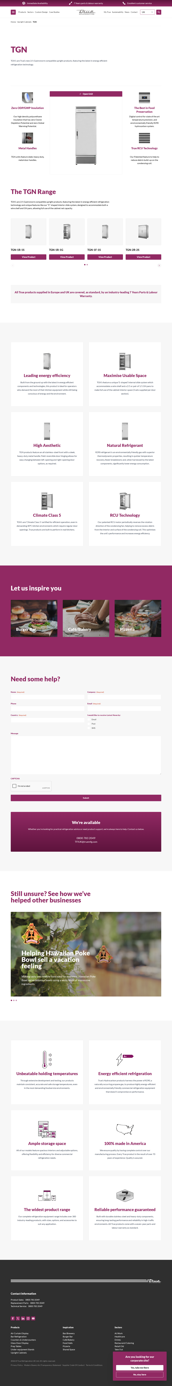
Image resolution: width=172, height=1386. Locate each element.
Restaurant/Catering (124, 1343)
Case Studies (54, 12)
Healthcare (120, 1336)
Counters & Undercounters (23, 1339)
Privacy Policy (17, 1365)
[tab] (84, 264)
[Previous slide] (13, 265)
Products (22, 12)
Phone (13, 703)
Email (94, 703)
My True (107, 12)
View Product (28, 257)
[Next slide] (159, 265)
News (127, 12)
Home (13, 22)
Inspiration (68, 1327)
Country (18, 715)
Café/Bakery (68, 1339)
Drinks (118, 1339)
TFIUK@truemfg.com (86, 841)
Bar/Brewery (69, 1333)
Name (17, 692)
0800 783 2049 (86, 838)
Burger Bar (68, 1336)
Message (14, 733)
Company (95, 692)
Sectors (30, 12)
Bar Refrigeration (19, 1336)
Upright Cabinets (24, 22)
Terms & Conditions (94, 1365)
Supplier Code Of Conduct (73, 1365)
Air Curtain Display (19, 1333)
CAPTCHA (15, 778)
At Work (119, 1333)
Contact (134, 12)
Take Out (119, 1349)
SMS (93, 728)
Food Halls (68, 1343)
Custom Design (41, 12)
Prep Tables (16, 1346)
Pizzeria (66, 1346)
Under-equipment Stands (22, 1349)
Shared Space (69, 1349)
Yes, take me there (140, 1367)
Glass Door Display (19, 1343)
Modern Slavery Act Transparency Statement (42, 1365)
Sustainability (117, 12)
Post (93, 724)
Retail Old (119, 1346)
